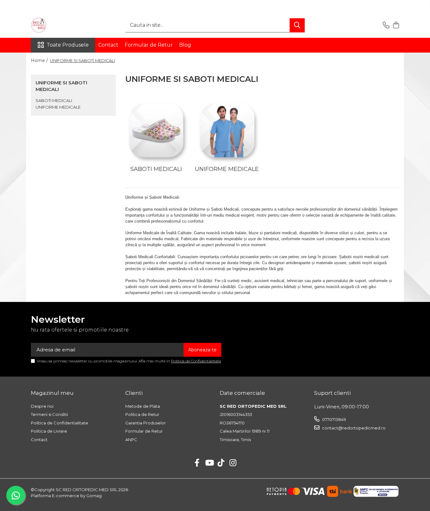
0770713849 (333, 419)
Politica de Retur (142, 414)
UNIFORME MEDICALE (58, 107)
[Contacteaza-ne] (386, 25)
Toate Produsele (68, 45)
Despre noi (42, 406)
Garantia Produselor (145, 422)
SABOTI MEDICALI (54, 100)
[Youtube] (209, 463)
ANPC (131, 439)
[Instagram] (233, 463)
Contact (108, 45)
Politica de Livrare (49, 431)
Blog (185, 45)
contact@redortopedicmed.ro (353, 427)
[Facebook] (197, 463)
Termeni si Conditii (49, 414)
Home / (40, 60)
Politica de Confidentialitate (196, 361)
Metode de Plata (142, 406)
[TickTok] (221, 463)
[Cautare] (297, 25)
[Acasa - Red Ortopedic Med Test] (62, 25)
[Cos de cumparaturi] (396, 25)
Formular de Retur (149, 45)
